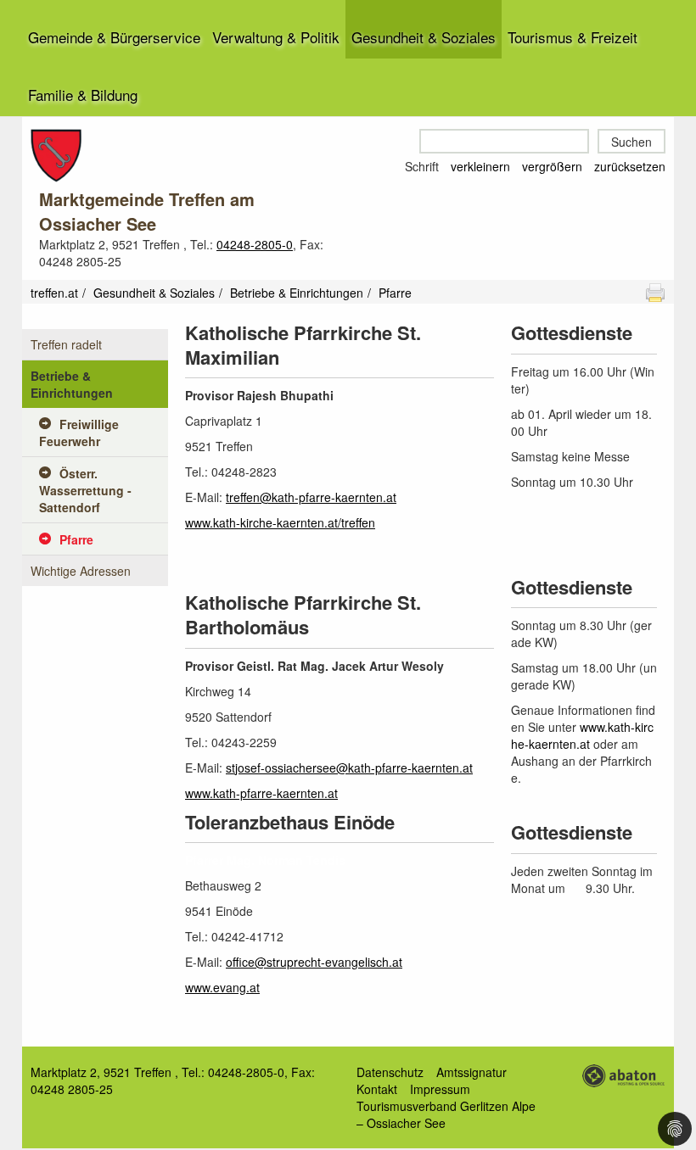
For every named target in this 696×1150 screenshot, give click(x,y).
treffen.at (54, 292)
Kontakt (376, 1088)
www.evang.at (222, 987)
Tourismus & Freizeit (572, 36)
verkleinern (480, 166)
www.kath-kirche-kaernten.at (582, 735)
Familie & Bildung (83, 94)
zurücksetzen (629, 166)
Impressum (440, 1088)
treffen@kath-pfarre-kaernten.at (311, 496)
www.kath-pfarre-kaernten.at (261, 792)
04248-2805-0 (254, 244)
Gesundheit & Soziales (423, 36)
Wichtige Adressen (81, 570)
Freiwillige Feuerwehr (79, 432)
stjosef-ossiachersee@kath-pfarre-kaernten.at (349, 767)
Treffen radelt (66, 344)
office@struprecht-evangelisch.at (314, 961)
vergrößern (552, 166)
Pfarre (76, 539)
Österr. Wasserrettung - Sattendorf (85, 490)
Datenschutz (390, 1071)
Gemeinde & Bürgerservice (114, 36)
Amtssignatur (471, 1071)
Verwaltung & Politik (276, 36)
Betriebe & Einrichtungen (296, 292)
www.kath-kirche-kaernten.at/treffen (280, 522)
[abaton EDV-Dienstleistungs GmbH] (623, 1073)
